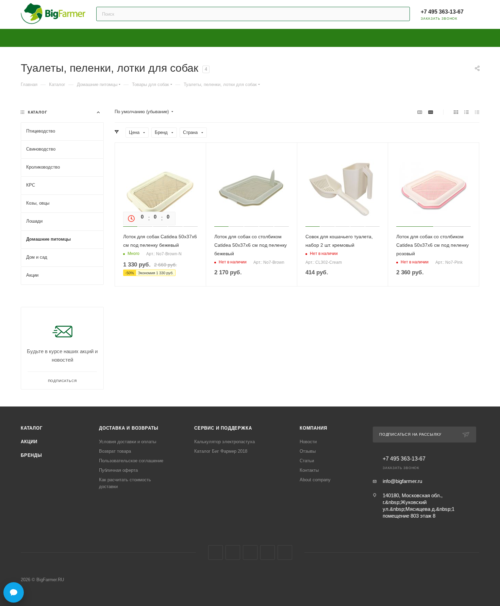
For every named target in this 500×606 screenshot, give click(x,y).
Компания (313, 428)
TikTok (285, 552)
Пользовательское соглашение (131, 460)
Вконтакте (215, 552)
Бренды (31, 455)
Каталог (32, 428)
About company (315, 479)
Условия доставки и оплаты (127, 441)
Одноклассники (250, 552)
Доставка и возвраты (129, 428)
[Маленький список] (419, 112)
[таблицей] (477, 112)
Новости (308, 441)
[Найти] (401, 14)
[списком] (466, 112)
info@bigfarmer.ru (402, 481)
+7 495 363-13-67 (442, 12)
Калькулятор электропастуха (224, 441)
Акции (29, 441)
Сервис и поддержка (223, 428)
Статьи (307, 460)
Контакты (309, 470)
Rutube (267, 552)
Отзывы (308, 451)
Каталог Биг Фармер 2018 (220, 451)
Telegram (233, 552)
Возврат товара (115, 451)
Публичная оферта (118, 470)
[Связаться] (13, 592)
